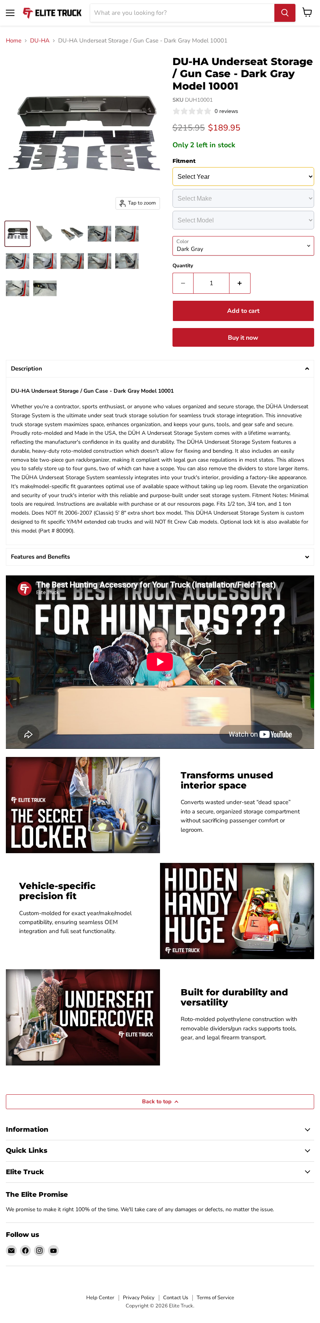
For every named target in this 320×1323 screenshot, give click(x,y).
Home (13, 40)
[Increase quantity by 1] (240, 283)
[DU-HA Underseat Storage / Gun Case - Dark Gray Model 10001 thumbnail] (17, 233)
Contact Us (175, 1297)
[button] (160, 368)
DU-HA (40, 40)
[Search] (284, 13)
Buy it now (243, 337)
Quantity (182, 266)
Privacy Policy (139, 1297)
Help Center (100, 1297)
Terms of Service (215, 1297)
